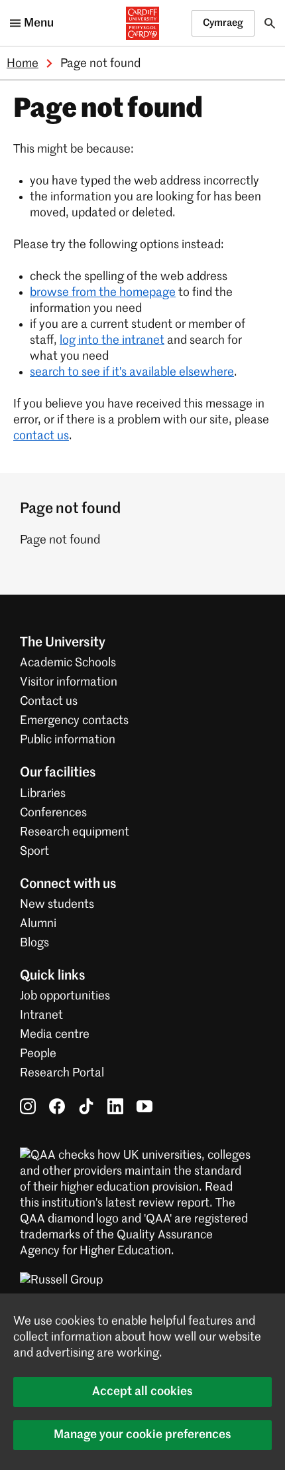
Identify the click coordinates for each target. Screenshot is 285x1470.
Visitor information (68, 682)
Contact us (49, 701)
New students (57, 905)
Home (22, 64)
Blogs (34, 943)
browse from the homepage (103, 293)
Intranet (41, 1015)
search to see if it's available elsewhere (132, 372)
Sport (34, 851)
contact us (41, 436)
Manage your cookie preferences (142, 1435)
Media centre (54, 1035)
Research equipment (74, 832)
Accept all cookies (142, 1392)
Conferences (53, 813)
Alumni (38, 924)
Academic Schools (68, 663)
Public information (67, 740)
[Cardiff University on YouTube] (144, 1106)
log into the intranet (112, 340)
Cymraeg (223, 23)
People (38, 1054)
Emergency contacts (74, 721)
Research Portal (62, 1073)
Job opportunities (65, 996)
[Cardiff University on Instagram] (28, 1106)
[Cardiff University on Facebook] (57, 1106)
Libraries (43, 794)
